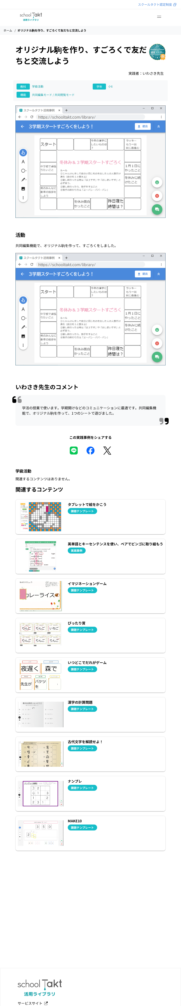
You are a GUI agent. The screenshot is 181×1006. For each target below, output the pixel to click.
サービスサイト (31, 1003)
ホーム (8, 30)
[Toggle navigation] (159, 16)
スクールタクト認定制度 (155, 4)
